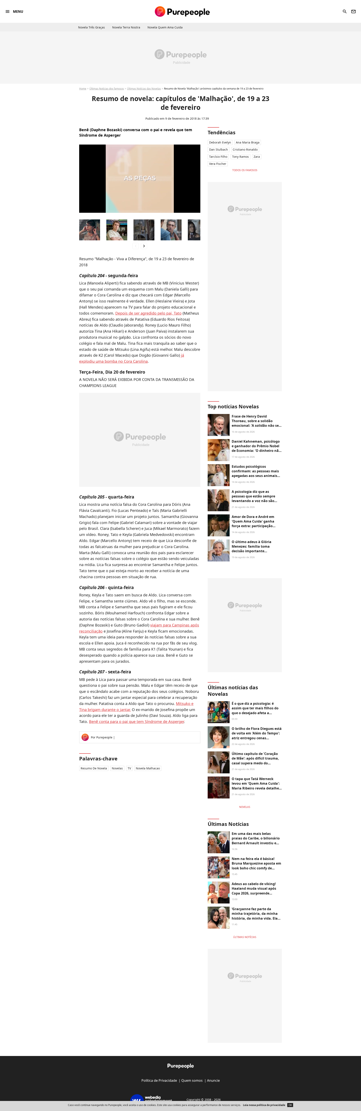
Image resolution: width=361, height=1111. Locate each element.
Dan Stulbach (218, 149)
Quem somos (192, 1080)
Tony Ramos (240, 157)
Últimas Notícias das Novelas (144, 88)
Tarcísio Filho (218, 157)
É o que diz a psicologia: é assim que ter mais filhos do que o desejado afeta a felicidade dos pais (255, 710)
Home (82, 88)
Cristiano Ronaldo (245, 149)
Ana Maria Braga (247, 142)
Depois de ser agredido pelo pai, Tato (148, 313)
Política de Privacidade (159, 1080)
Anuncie (213, 1080)
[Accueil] (182, 11)
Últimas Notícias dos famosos (106, 88)
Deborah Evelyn (220, 142)
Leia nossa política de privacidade (264, 1105)
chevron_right (143, 246)
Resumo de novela (94, 768)
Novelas (117, 768)
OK (290, 1105)
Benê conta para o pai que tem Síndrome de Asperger (136, 721)
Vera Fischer (217, 164)
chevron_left (135, 246)
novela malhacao (148, 768)
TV (129, 768)
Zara (257, 157)
